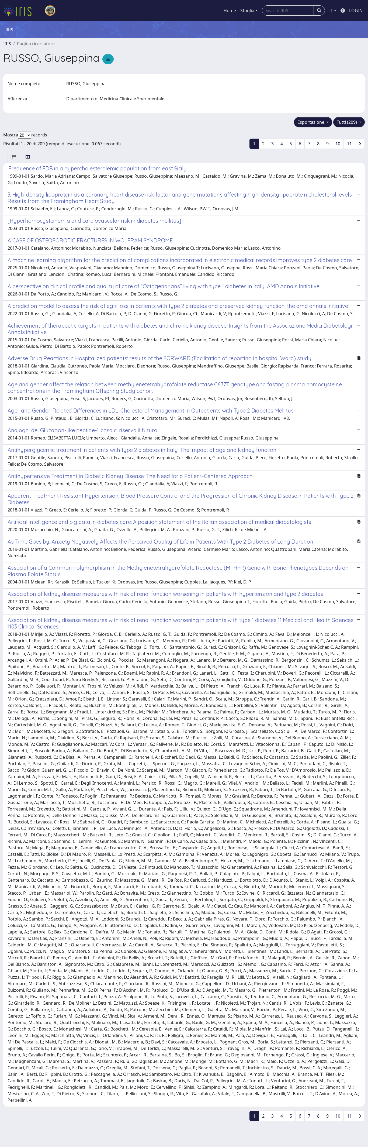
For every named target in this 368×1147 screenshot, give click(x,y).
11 (349, 144)
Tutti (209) (347, 122)
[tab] (14, 156)
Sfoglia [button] (247, 10)
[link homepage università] (50, 10)
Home (230, 10)
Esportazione (311, 122)
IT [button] (331, 10)
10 (337, 144)
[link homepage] (19, 10)
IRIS (7, 44)
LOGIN (356, 10)
